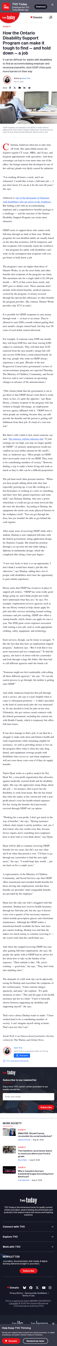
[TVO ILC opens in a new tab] (18, 1323)
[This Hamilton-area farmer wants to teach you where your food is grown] (9, 1149)
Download (41, 7)
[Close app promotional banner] (52, 4)
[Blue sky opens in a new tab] (24, 1287)
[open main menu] (50, 17)
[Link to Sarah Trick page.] (7, 80)
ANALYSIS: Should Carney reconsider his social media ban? (35, 1134)
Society (7, 26)
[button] (28, 1200)
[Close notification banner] (53, 1323)
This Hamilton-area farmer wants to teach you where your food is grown (35, 1154)
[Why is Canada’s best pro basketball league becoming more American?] (9, 1170)
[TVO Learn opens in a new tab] (39, 1323)
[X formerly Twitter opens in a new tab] (37, 1287)
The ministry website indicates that (25, 438)
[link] (10, 88)
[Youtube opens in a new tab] (43, 1287)
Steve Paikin (22, 1160)
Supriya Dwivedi (24, 1140)
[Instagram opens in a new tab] (50, 1287)
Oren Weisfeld (23, 1180)
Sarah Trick (26, 78)
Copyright (13, 1303)
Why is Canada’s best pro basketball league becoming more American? (36, 1174)
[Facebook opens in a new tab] (31, 1287)
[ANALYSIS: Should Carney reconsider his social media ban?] (9, 1132)
